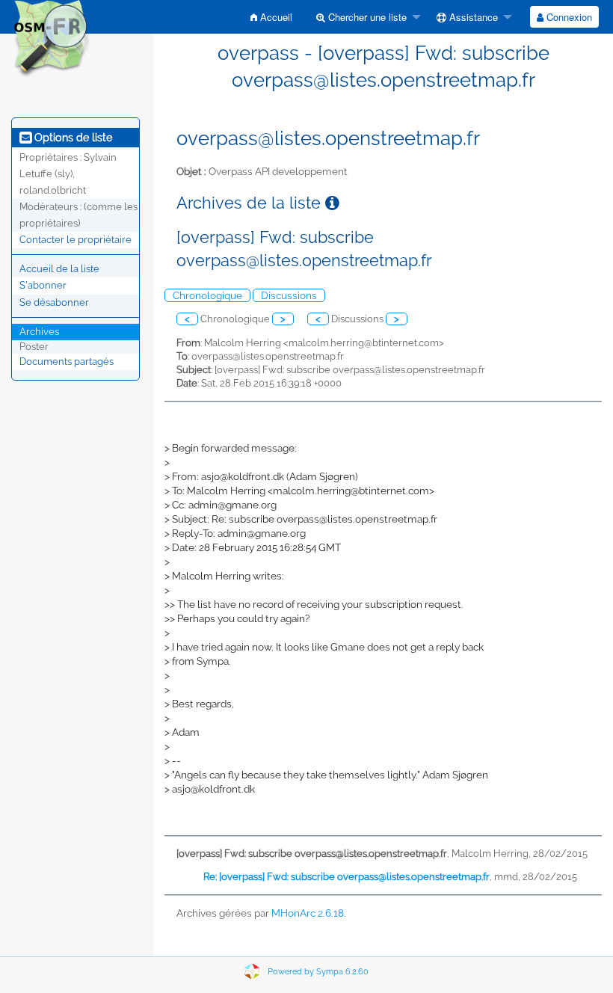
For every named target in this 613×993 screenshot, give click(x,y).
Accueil (274, 17)
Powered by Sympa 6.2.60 (318, 972)
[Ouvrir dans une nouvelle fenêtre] (332, 203)
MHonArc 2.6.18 (307, 913)
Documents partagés (66, 361)
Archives (39, 331)
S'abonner (43, 285)
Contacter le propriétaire (75, 239)
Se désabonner (54, 302)
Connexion (567, 17)
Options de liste (71, 138)
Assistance (472, 17)
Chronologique (207, 295)
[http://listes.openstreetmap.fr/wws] (51, 38)
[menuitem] (271, 17)
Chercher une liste (366, 17)
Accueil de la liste (59, 268)
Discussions (289, 295)
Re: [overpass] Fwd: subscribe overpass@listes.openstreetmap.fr (346, 876)
